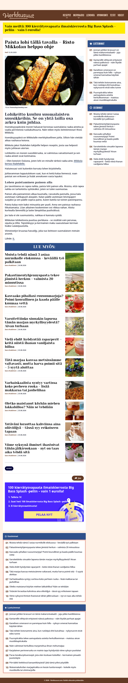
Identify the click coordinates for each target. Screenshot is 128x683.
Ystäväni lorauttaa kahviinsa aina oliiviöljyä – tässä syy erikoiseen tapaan (32, 427)
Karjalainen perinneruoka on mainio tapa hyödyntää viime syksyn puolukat (45, 650)
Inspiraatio (78, 15)
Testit (113, 15)
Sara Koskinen (10, 265)
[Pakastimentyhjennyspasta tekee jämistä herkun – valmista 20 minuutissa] (74, 282)
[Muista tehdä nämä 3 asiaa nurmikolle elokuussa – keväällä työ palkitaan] (74, 262)
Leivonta (90, 15)
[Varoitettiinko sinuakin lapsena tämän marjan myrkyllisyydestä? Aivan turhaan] (74, 326)
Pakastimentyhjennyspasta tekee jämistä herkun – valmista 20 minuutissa (32, 279)
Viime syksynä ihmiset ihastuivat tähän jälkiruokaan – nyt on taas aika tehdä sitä (32, 448)
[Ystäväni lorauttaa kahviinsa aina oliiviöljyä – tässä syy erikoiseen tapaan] (74, 431)
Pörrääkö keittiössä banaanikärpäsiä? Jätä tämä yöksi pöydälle (39, 662)
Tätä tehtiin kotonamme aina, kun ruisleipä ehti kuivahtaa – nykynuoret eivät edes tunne (45, 632)
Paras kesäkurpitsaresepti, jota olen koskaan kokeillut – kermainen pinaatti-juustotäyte (45, 656)
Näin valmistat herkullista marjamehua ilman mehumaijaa (36, 645)
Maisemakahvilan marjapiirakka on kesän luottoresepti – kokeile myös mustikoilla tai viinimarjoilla (42, 668)
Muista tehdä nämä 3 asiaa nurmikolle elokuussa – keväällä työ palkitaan (34, 258)
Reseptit (67, 15)
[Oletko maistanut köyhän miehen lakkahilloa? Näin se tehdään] (74, 411)
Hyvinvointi (102, 15)
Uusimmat (13, 536)
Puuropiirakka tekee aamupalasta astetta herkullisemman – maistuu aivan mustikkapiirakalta (44, 640)
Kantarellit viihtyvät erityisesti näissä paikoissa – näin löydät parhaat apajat (44, 618)
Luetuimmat (14, 607)
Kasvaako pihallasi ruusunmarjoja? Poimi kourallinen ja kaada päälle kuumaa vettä (34, 299)
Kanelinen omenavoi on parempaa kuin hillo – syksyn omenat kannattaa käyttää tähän (43, 625)
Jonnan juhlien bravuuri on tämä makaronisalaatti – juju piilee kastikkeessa (44, 614)
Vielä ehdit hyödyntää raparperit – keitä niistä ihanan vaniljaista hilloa (33, 343)
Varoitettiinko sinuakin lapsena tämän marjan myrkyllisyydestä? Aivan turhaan (32, 322)
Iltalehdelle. (18, 163)
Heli (6, 52)
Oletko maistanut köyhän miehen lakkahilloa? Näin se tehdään (32, 405)
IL (14, 238)
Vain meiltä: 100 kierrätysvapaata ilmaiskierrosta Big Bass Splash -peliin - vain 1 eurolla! (60, 28)
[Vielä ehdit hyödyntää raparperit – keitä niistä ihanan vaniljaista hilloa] (74, 347)
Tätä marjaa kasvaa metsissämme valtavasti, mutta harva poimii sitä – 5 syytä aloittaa (33, 363)
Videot (121, 15)
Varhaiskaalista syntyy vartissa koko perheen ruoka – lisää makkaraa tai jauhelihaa (31, 386)
